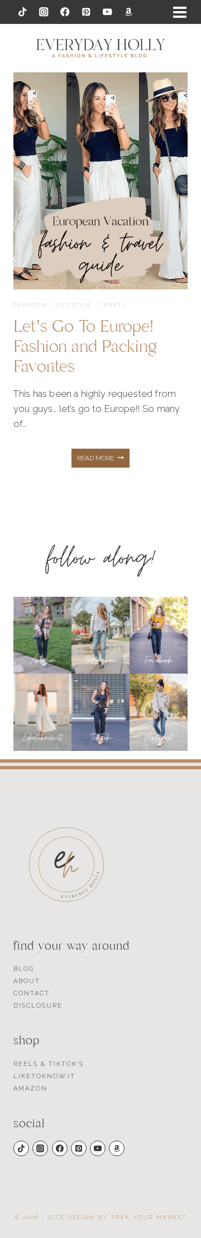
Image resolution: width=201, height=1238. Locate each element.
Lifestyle (73, 304)
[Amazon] (128, 12)
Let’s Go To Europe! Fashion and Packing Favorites (85, 346)
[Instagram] (44, 12)
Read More (103, 461)
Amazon (30, 1088)
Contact (31, 993)
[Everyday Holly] (101, 48)
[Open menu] (180, 12)
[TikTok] (22, 12)
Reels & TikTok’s (48, 1064)
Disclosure (38, 1005)
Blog (23, 968)
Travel (113, 304)
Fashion (30, 304)
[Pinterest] (86, 12)
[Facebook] (65, 12)
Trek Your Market (149, 1217)
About (26, 981)
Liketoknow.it (44, 1076)
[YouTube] (107, 12)
